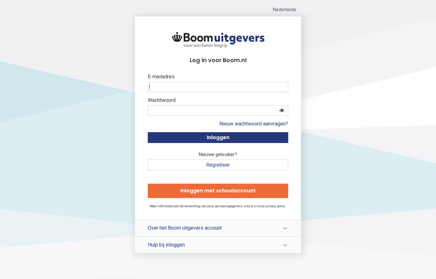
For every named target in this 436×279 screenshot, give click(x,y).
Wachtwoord (162, 100)
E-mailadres (161, 77)
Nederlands (284, 9)
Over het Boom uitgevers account (185, 228)
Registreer (218, 165)
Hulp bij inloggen (166, 245)
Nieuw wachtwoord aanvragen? (253, 124)
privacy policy (275, 206)
